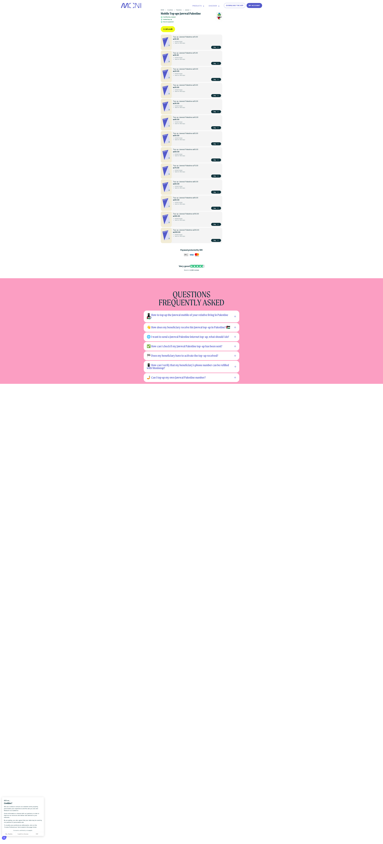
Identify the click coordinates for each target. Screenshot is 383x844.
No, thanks (8, 834)
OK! (37, 834)
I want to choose (22, 834)
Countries (170, 10)
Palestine (179, 10)
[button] (4, 837)
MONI (162, 10)
